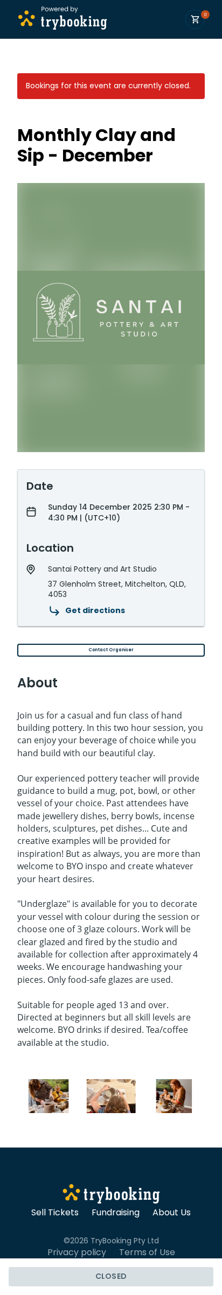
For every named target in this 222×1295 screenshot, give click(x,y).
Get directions (95, 610)
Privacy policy (76, 1252)
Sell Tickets (55, 1213)
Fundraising (116, 1213)
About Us (171, 1213)
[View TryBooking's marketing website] (111, 1195)
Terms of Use (147, 1252)
